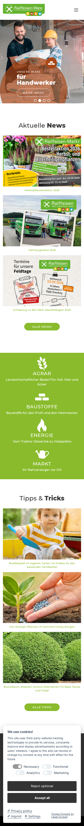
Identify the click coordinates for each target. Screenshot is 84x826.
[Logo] (24, 9)
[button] (35, 100)
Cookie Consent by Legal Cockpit (62, 815)
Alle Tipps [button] (42, 707)
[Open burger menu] (76, 10)
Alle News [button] (42, 326)
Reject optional (42, 786)
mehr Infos (33, 92)
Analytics (33, 773)
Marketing (61, 773)
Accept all (42, 798)
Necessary (31, 766)
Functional (60, 766)
